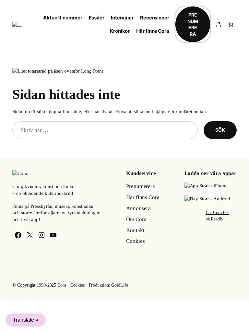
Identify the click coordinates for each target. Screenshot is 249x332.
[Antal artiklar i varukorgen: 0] (230, 24)
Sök (220, 130)
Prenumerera (192, 24)
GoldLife (119, 285)
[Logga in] (218, 24)
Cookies (77, 285)
